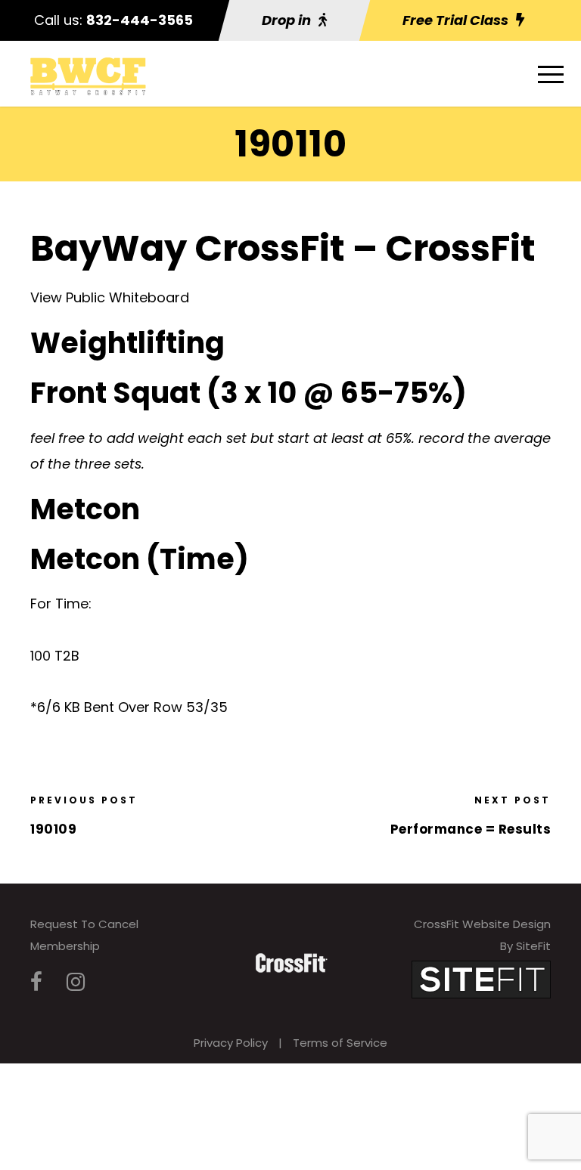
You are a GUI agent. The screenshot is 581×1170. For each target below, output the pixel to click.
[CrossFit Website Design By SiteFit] (481, 978)
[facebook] (36, 982)
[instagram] (76, 982)
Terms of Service (340, 1043)
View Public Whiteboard (109, 297)
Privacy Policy (231, 1043)
